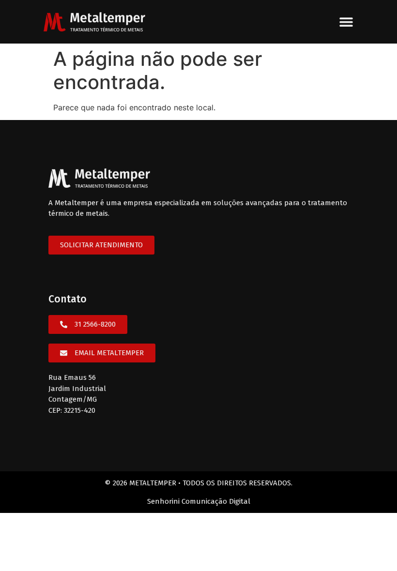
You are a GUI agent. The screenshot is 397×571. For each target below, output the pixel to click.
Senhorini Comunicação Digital (198, 501)
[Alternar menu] (346, 22)
